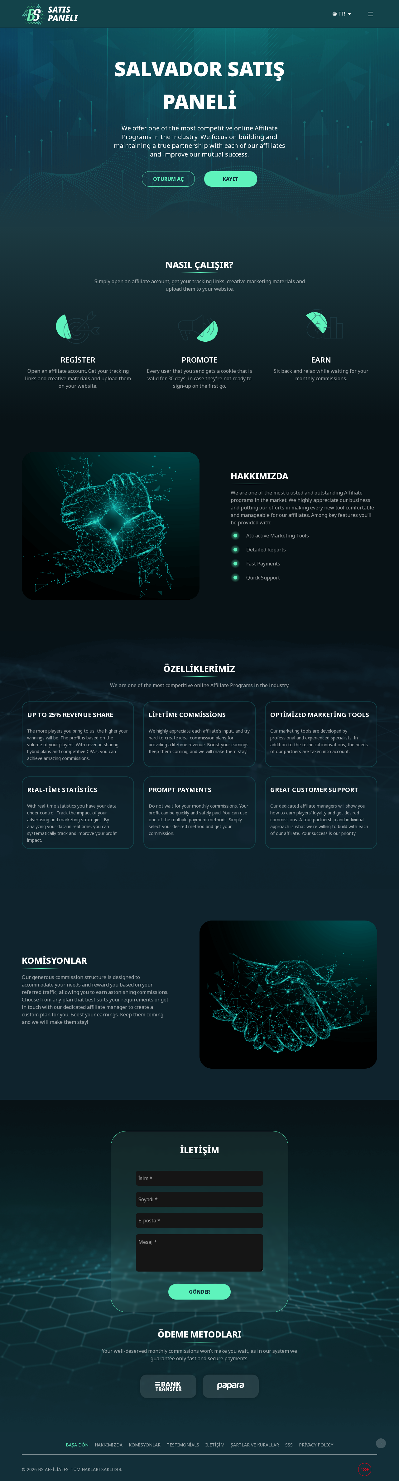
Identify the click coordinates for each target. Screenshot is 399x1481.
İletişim (214, 1445)
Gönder (199, 1291)
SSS (289, 1445)
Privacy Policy (316, 1445)
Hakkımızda (109, 1445)
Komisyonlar (145, 1445)
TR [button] (342, 13)
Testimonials (183, 1445)
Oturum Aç (168, 179)
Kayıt (230, 179)
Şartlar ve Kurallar (255, 1445)
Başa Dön (77, 1445)
